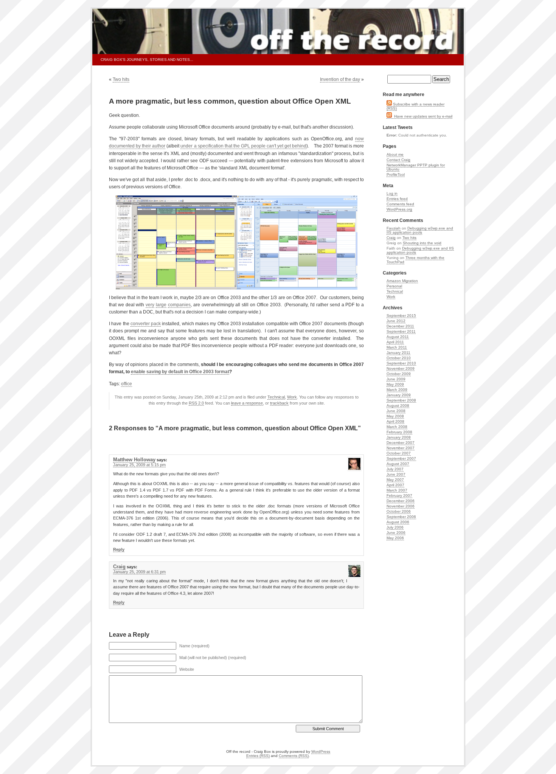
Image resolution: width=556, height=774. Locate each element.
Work (292, 397)
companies (179, 304)
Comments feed (400, 204)
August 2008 (398, 405)
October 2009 (399, 374)
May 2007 (395, 480)
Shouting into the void (422, 243)
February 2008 (399, 432)
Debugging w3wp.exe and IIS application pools (420, 230)
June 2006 (396, 532)
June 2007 (396, 474)
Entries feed (397, 199)
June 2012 (396, 321)
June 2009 (396, 379)
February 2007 (399, 495)
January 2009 (399, 395)
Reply (118, 549)
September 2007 (401, 458)
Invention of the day (340, 79)
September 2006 (401, 517)
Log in (392, 193)
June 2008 (396, 411)
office (126, 383)
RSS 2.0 (196, 403)
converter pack (145, 323)
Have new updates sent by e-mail (422, 116)
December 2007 (401, 443)
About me (395, 154)
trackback (279, 403)
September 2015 (401, 315)
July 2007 (395, 469)
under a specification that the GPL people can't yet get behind (243, 146)
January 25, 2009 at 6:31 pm (139, 571)
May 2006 (395, 538)
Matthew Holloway (134, 459)
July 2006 (395, 527)
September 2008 (401, 400)
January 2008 (399, 437)
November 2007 (401, 448)
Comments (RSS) (294, 756)
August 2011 (398, 337)
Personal (394, 286)
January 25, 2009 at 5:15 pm (139, 464)
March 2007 (397, 490)
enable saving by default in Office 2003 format (180, 371)
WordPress (320, 751)
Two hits (121, 79)
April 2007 (395, 485)
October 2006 (399, 511)
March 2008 (397, 427)
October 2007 (399, 453)
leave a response (247, 403)
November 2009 (401, 368)
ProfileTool (396, 174)
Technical (276, 397)
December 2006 (401, 501)
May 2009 (395, 384)
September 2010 (401, 363)
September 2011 (401, 331)
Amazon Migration (402, 281)
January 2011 (398, 353)
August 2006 (398, 522)
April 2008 (395, 421)
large (161, 304)
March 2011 (397, 347)
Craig (119, 566)
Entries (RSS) (258, 756)
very (150, 304)
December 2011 (400, 326)
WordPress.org (399, 209)
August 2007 (398, 464)
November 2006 (401, 506)
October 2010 (399, 358)
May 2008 (395, 416)
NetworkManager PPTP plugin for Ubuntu (416, 167)
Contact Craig (398, 160)
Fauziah (394, 228)
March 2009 (397, 390)
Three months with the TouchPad (415, 260)
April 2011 (395, 342)
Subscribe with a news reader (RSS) (415, 106)
